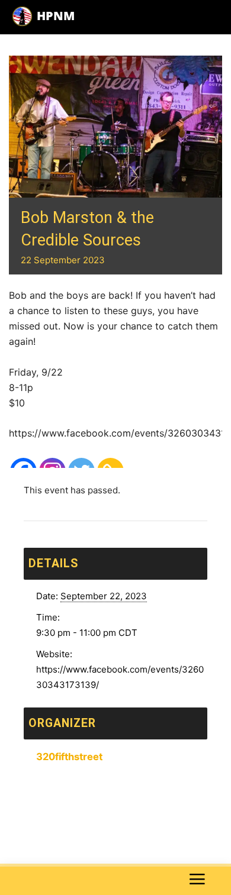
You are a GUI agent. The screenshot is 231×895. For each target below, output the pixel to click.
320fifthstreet (69, 756)
